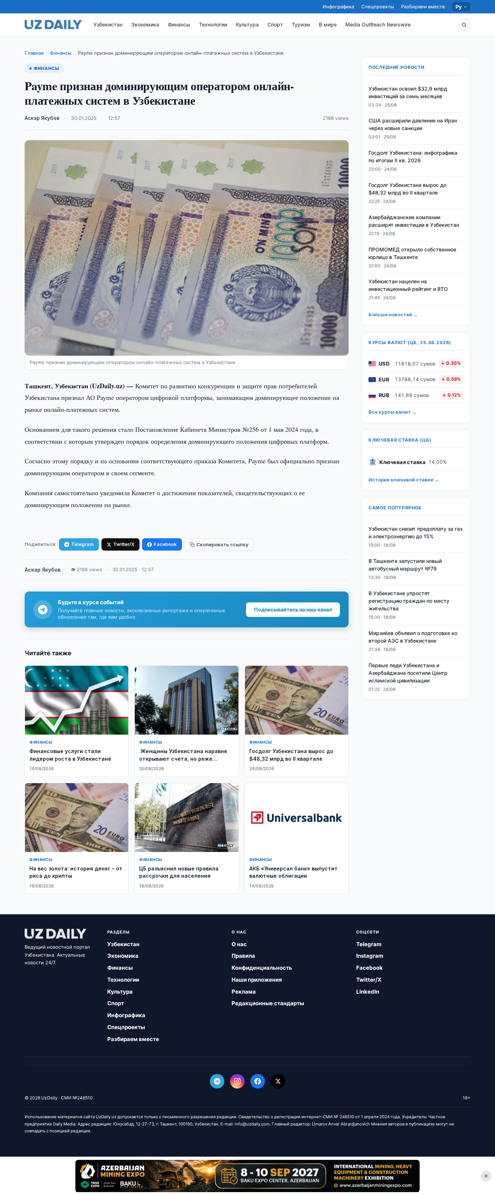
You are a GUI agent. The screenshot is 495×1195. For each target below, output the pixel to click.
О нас (239, 944)
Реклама (244, 991)
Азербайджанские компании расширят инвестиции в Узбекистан (414, 221)
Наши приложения (257, 979)
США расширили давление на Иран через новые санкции (413, 124)
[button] (464, 24)
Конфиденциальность (262, 967)
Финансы (179, 24)
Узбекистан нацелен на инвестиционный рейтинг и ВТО (408, 285)
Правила (243, 955)
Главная (34, 53)
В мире (328, 24)
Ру (459, 7)
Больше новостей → (393, 315)
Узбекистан (107, 24)
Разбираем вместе (423, 6)
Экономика (145, 24)
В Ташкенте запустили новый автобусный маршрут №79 (405, 565)
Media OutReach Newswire (378, 24)
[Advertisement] (247, 1176)
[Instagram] (237, 1081)
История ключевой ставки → (404, 480)
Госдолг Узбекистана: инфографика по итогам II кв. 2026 (413, 157)
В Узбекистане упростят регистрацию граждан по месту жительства (409, 601)
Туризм (301, 24)
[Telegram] (217, 1081)
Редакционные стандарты (268, 1003)
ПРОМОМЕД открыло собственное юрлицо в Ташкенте (412, 253)
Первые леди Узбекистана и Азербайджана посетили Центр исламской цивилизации (408, 673)
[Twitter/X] (278, 1081)
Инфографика (338, 6)
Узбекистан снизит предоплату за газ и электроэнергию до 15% (415, 533)
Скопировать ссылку (222, 544)
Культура (247, 24)
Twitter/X (123, 544)
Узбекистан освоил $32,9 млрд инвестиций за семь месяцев (408, 92)
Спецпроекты (377, 6)
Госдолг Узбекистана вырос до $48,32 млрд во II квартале (407, 189)
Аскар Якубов (42, 118)
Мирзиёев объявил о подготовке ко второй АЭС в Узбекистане (413, 637)
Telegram (82, 544)
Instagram (369, 955)
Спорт (275, 24)
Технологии (213, 24)
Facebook (165, 544)
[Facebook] (257, 1081)
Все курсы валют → (393, 412)
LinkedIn (367, 991)
